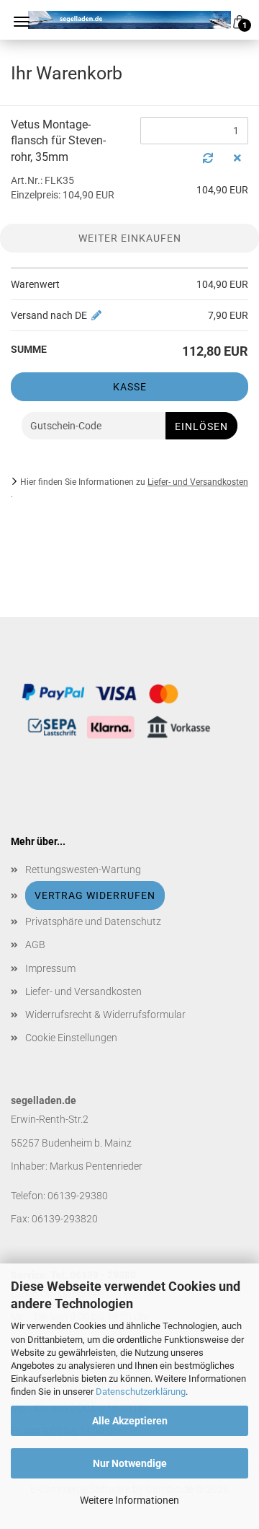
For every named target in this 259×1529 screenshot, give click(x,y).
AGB (35, 944)
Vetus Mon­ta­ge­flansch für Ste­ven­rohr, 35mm (58, 141)
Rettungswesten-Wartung (83, 869)
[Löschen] (237, 158)
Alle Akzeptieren (130, 1421)
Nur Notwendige (130, 1463)
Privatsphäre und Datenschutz (93, 921)
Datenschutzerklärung (141, 1391)
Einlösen (201, 426)
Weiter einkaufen (129, 238)
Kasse (130, 387)
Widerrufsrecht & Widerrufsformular (105, 1014)
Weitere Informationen (129, 1500)
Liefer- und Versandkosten (197, 482)
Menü (21, 21)
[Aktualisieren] (208, 158)
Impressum (50, 968)
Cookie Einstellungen (71, 1037)
